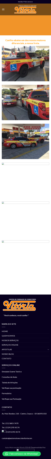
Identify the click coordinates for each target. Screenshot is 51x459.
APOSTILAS (7, 349)
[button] (21, 453)
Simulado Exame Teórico (12, 371)
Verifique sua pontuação (12, 388)
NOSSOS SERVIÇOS (10, 340)
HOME (5, 331)
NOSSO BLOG (8, 354)
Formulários (7, 393)
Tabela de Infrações (10, 382)
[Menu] (3, 9)
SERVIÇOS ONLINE (10, 345)
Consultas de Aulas (9, 377)
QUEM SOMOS (8, 336)
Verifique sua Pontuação (12, 399)
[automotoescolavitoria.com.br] (25, 9)
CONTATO (6, 358)
